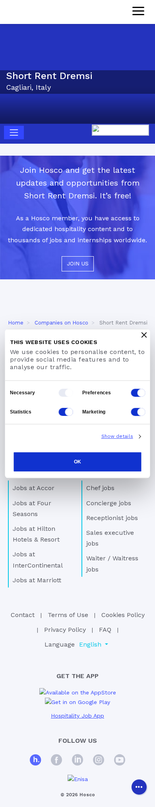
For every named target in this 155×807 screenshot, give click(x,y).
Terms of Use (68, 615)
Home (15, 323)
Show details (117, 436)
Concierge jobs (108, 503)
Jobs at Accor (33, 488)
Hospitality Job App (77, 715)
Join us (78, 263)
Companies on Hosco (61, 323)
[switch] (138, 393)
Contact (23, 615)
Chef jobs (100, 488)
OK (77, 462)
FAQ (105, 629)
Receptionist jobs (112, 518)
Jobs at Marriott (37, 580)
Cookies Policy (123, 615)
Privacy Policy (65, 629)
